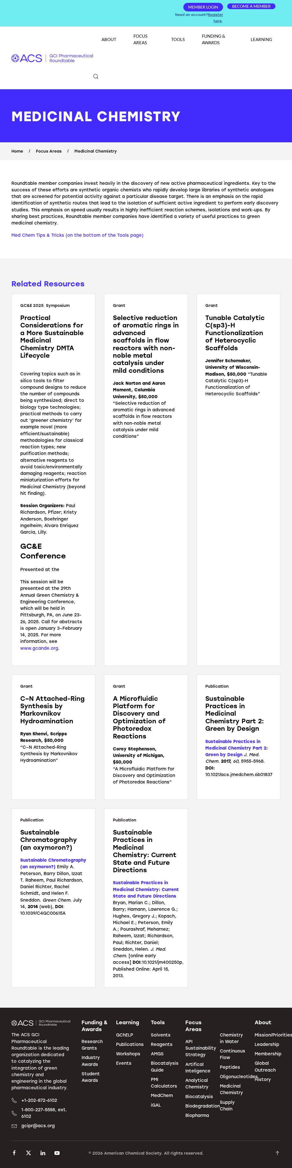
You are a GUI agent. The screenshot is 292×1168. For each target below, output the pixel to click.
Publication (217, 686)
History (263, 1079)
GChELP (124, 1035)
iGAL (156, 1105)
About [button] (109, 39)
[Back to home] (52, 58)
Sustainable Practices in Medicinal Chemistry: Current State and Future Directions (146, 889)
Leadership (267, 1044)
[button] (96, 76)
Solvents (161, 1035)
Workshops (128, 1053)
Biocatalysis (199, 1096)
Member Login (203, 7)
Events (123, 1063)
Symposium (58, 305)
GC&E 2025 (31, 305)
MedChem (162, 1095)
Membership (268, 1053)
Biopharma (197, 1115)
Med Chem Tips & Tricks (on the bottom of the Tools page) (77, 235)
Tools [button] (178, 39)
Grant (119, 305)
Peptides (230, 1067)
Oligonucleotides (239, 1076)
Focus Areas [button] (140, 39)
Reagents (162, 1044)
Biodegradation (202, 1106)
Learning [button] (261, 39)
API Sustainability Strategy (200, 1048)
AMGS (157, 1053)
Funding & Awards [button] (213, 39)
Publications (130, 1044)
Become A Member (251, 6)
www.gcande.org (39, 648)
